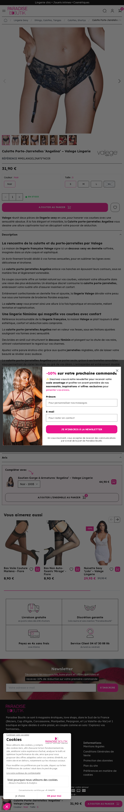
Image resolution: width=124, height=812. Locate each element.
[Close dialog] (117, 370)
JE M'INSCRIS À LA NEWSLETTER (81, 429)
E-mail (50, 411)
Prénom (51, 396)
